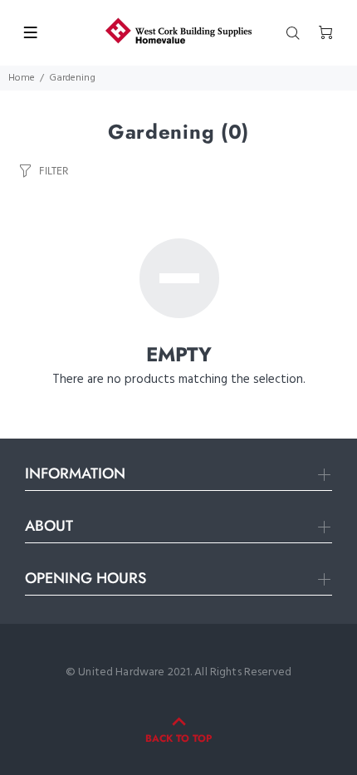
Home (21, 78)
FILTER (53, 171)
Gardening (72, 78)
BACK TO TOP (178, 738)
